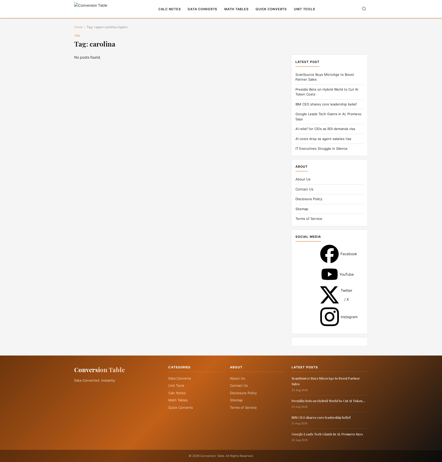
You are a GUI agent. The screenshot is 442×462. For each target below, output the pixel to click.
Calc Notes (169, 9)
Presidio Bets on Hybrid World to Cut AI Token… (328, 401)
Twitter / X (329, 294)
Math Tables (236, 9)
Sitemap (301, 209)
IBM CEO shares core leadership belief (326, 104)
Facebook (329, 254)
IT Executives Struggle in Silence (321, 148)
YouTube (330, 274)
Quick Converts (271, 9)
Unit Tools (304, 9)
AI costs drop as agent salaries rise (323, 139)
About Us (303, 179)
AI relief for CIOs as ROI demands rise (325, 129)
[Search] (364, 9)
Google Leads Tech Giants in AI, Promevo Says (327, 434)
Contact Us (304, 189)
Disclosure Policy (308, 199)
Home (78, 27)
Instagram (329, 316)
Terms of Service (308, 219)
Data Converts (202, 9)
